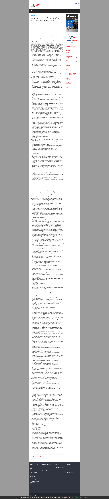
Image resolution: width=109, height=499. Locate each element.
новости (67, 72)
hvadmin (36, 23)
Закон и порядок (68, 65)
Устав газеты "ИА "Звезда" (70, 472)
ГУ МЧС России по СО (33, 472)
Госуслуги (67, 60)
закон (62, 467)
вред (60, 467)
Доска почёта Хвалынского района (71, 61)
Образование (67, 75)
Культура (67, 70)
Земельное (32, 15)
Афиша (63, 10)
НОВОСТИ (34, 10)
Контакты (75, 10)
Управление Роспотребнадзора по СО (35, 473)
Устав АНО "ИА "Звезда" (70, 469)
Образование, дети (33, 469)
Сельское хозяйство (68, 83)
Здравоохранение (68, 66)
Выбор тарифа (44, 470)
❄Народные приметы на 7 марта (57, 459)
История (67, 69)
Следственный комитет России (34, 483)
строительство (61, 468)
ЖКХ (66, 64)
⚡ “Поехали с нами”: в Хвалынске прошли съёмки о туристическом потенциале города (47, 457)
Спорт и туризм (68, 84)
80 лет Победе (68, 52)
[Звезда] (31, 10)
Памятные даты (68, 78)
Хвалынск (56, 467)
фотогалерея (39, 10)
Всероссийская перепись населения (71, 57)
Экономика (67, 87)
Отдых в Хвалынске (57, 10)
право (56, 468)
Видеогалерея (45, 10)
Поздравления (50, 10)
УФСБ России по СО (33, 476)
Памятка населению (45, 469)
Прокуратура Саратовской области (35, 477)
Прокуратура (67, 82)
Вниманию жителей (68, 10)
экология (56, 470)
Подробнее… (86, 497)
